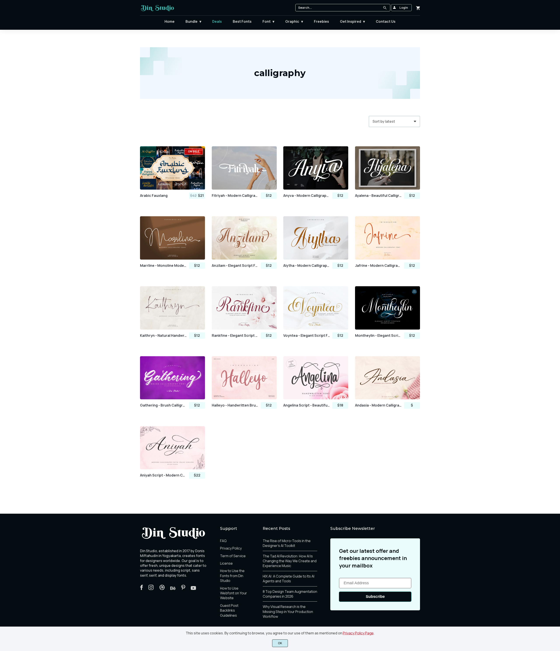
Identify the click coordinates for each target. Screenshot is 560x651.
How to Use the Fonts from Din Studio (232, 575)
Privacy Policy (231, 548)
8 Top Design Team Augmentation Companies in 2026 (290, 594)
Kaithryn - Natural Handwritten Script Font (163, 335)
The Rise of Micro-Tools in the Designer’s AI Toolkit (287, 543)
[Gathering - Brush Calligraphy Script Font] (172, 378)
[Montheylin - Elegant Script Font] (387, 308)
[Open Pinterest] (183, 588)
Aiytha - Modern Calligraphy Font (306, 266)
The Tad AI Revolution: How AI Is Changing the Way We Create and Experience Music (290, 561)
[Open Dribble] (162, 588)
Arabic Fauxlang (154, 196)
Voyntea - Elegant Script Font (306, 335)
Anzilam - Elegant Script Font (235, 266)
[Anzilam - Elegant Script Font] (244, 238)
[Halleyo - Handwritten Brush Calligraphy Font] (244, 378)
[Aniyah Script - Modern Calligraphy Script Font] (172, 447)
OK (280, 643)
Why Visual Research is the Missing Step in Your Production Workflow (288, 611)
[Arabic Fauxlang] (172, 168)
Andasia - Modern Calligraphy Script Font (378, 405)
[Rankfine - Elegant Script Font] (244, 308)
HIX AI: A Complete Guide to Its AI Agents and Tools (288, 578)
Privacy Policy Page (358, 633)
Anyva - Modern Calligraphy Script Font (306, 196)
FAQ (223, 540)
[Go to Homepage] (157, 10)
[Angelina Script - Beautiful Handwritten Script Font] (315, 378)
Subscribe (375, 596)
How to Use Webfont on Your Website (233, 593)
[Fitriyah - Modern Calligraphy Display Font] (244, 168)
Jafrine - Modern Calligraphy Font (378, 266)
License (226, 563)
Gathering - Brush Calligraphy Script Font (163, 405)
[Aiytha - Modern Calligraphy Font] (315, 238)
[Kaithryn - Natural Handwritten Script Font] (172, 308)
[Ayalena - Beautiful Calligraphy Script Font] (387, 168)
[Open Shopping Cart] (418, 7)
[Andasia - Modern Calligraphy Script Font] (387, 378)
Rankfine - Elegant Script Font (235, 335)
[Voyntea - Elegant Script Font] (315, 308)
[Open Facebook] (141, 588)
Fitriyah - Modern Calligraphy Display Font (235, 196)
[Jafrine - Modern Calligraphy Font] (387, 238)
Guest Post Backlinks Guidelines (229, 610)
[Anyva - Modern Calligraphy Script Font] (315, 168)
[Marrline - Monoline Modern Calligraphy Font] (172, 238)
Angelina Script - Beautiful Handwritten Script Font (306, 405)
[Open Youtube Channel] (193, 588)
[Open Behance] (173, 588)
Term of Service (233, 555)
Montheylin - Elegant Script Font (378, 335)
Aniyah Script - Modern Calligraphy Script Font (163, 475)
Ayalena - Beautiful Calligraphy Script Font (378, 196)
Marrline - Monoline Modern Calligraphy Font (163, 266)
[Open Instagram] (151, 588)
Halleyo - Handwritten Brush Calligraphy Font (235, 405)
